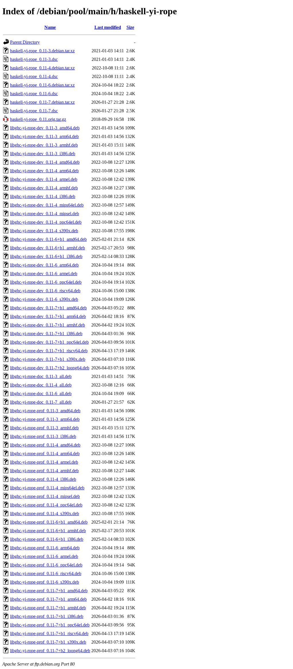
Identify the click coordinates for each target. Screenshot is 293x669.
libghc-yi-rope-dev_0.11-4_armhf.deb (44, 187)
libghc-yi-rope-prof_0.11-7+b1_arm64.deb (48, 599)
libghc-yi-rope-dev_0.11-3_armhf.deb (44, 145)
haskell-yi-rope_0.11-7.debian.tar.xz (42, 102)
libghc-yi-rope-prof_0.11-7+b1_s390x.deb (48, 642)
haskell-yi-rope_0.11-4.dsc (34, 76)
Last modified (107, 27)
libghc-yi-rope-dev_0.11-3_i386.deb (42, 153)
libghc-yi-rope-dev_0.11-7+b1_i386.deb (46, 333)
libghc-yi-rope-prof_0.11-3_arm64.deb (45, 419)
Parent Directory (25, 42)
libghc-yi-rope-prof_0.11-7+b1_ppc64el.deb (50, 624)
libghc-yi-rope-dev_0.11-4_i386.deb (42, 196)
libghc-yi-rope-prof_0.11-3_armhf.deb (44, 427)
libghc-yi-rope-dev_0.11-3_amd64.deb (45, 127)
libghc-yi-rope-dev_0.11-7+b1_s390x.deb (47, 359)
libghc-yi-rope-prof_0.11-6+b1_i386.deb (46, 539)
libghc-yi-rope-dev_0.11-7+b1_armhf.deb (47, 325)
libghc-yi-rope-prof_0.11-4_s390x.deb (44, 513)
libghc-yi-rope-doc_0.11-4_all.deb (41, 384)
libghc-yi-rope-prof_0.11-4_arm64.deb (45, 453)
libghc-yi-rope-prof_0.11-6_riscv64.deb (45, 573)
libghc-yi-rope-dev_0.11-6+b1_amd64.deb (48, 239)
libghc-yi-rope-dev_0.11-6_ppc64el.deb (46, 282)
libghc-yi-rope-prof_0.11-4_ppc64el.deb (46, 504)
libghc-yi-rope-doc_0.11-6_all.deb (41, 393)
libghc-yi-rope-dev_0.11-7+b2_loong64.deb (49, 367)
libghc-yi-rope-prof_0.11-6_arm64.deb (45, 547)
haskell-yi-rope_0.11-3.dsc (34, 59)
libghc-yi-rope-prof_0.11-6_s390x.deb (44, 582)
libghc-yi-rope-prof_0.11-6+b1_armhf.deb (48, 530)
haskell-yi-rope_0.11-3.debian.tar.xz (42, 50)
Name (50, 27)
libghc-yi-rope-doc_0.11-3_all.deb (41, 376)
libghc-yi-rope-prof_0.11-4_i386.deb (43, 479)
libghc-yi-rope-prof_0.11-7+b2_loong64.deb (50, 650)
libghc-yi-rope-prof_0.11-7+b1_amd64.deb (49, 590)
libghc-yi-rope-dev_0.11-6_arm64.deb (44, 265)
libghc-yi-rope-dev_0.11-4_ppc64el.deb (46, 222)
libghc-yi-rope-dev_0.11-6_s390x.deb (44, 299)
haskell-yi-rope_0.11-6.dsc (34, 93)
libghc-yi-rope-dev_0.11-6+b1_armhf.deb (47, 247)
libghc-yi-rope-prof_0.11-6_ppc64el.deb (46, 564)
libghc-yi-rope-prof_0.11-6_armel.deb (44, 556)
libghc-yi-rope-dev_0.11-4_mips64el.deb (47, 205)
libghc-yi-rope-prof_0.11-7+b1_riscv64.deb (49, 633)
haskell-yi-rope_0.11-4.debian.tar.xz (42, 67)
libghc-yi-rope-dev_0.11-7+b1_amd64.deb (48, 307)
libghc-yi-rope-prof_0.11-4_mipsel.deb (45, 496)
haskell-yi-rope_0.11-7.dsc (34, 110)
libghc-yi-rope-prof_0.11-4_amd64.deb (45, 444)
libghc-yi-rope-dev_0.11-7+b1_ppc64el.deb (49, 342)
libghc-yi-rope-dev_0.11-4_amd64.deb (45, 162)
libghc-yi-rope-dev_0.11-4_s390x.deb (44, 230)
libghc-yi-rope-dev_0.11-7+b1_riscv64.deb (49, 350)
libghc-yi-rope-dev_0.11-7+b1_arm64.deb (48, 316)
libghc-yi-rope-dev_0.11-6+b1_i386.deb (46, 256)
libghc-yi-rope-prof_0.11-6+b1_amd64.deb (49, 522)
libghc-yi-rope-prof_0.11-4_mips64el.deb (47, 487)
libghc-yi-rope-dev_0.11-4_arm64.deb (44, 170)
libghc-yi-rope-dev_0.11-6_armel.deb (43, 273)
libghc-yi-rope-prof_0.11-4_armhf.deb (44, 470)
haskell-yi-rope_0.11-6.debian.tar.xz (42, 85)
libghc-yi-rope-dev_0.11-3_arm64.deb (44, 136)
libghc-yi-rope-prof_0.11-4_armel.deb (44, 462)
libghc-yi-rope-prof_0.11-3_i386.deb (43, 436)
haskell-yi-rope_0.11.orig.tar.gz (38, 119)
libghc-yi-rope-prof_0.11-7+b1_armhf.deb (48, 607)
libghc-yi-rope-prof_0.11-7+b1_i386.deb (46, 616)
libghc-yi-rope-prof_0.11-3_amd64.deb (45, 410)
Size (130, 27)
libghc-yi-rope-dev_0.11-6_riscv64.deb (45, 290)
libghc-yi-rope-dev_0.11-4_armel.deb (43, 179)
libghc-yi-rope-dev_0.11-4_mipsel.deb (44, 213)
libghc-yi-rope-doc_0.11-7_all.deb (41, 402)
